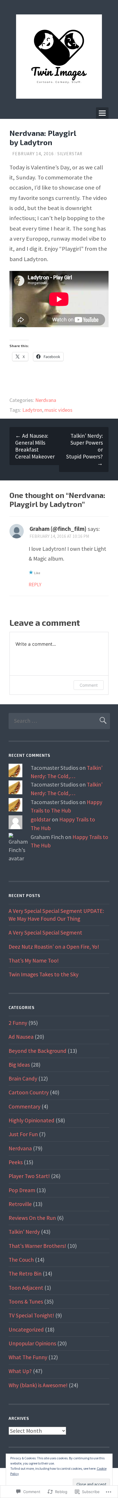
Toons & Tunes (26, 1301)
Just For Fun (23, 1134)
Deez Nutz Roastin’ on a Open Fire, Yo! (54, 946)
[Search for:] (59, 720)
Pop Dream (22, 1190)
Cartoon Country (29, 1092)
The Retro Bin (25, 1273)
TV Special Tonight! (31, 1315)
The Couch (21, 1259)
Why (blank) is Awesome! (38, 1385)
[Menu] (102, 113)
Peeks (16, 1162)
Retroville (20, 1204)
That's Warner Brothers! (37, 1245)
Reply (35, 584)
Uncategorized (26, 1329)
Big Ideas (19, 1064)
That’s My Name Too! (34, 960)
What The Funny (28, 1357)
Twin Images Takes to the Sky (43, 974)
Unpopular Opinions (32, 1343)
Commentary (24, 1106)
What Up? (20, 1371)
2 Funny (18, 1022)
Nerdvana (45, 400)
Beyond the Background (37, 1050)
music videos (58, 410)
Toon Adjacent (26, 1287)
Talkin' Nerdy (24, 1231)
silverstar (69, 153)
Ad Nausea (21, 1036)
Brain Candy (23, 1078)
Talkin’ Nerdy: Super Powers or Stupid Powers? (84, 449)
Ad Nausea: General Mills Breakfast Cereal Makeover (35, 446)
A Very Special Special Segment (45, 932)
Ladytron (32, 410)
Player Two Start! (29, 1176)
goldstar (41, 819)
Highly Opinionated (31, 1120)
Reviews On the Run (32, 1217)
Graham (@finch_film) (58, 529)
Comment (89, 685)
